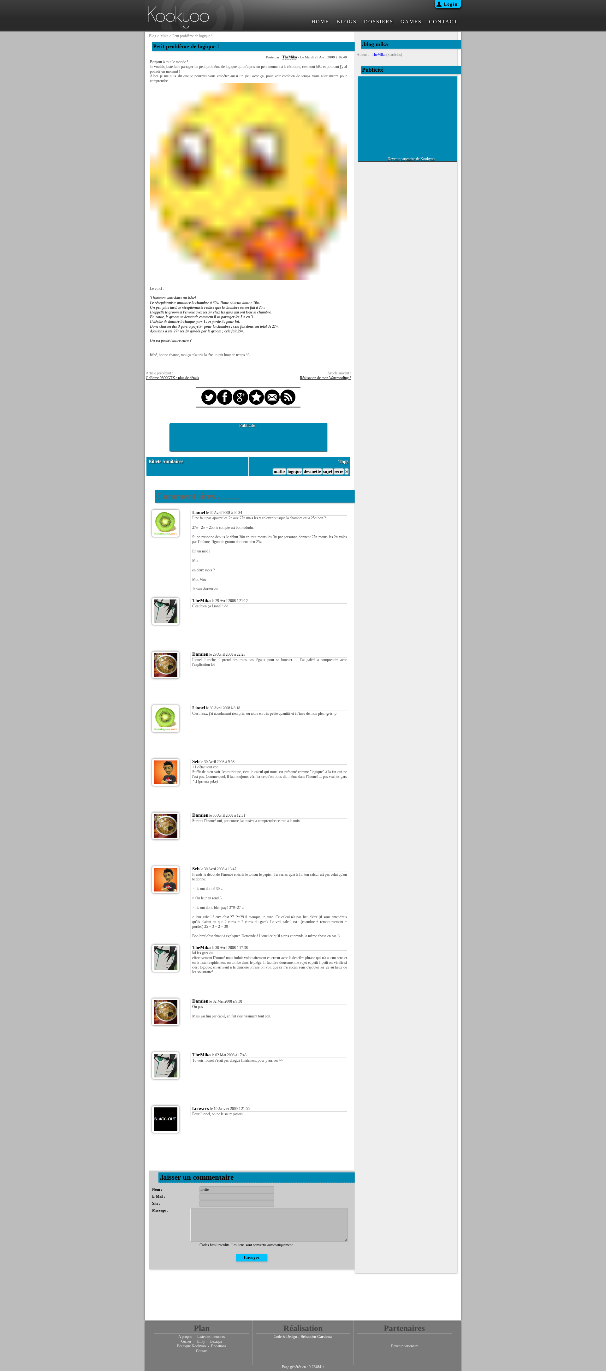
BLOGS (346, 21)
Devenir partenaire (404, 1346)
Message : (160, 1210)
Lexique (216, 1341)
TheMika (289, 57)
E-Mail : (158, 1196)
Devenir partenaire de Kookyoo (411, 159)
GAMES (411, 21)
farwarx (200, 1108)
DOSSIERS (378, 21)
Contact (201, 1351)
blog (152, 36)
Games (186, 1341)
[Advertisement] (248, 437)
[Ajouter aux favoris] (256, 391)
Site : (156, 1203)
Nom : (157, 1189)
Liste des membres (211, 1336)
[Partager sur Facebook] (225, 391)
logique (294, 471)
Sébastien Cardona (316, 1336)
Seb (195, 761)
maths (279, 471)
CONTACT (443, 21)
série (339, 471)
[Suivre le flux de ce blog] (288, 391)
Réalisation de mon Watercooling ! (325, 378)
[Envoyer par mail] (272, 391)
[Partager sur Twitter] (209, 391)
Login (451, 4)
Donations (218, 1346)
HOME (320, 21)
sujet (327, 471)
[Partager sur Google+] (240, 391)
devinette (312, 471)
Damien (200, 654)
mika (164, 36)
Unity (201, 1341)
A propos (185, 1336)
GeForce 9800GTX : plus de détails (172, 378)
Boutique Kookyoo (191, 1346)
